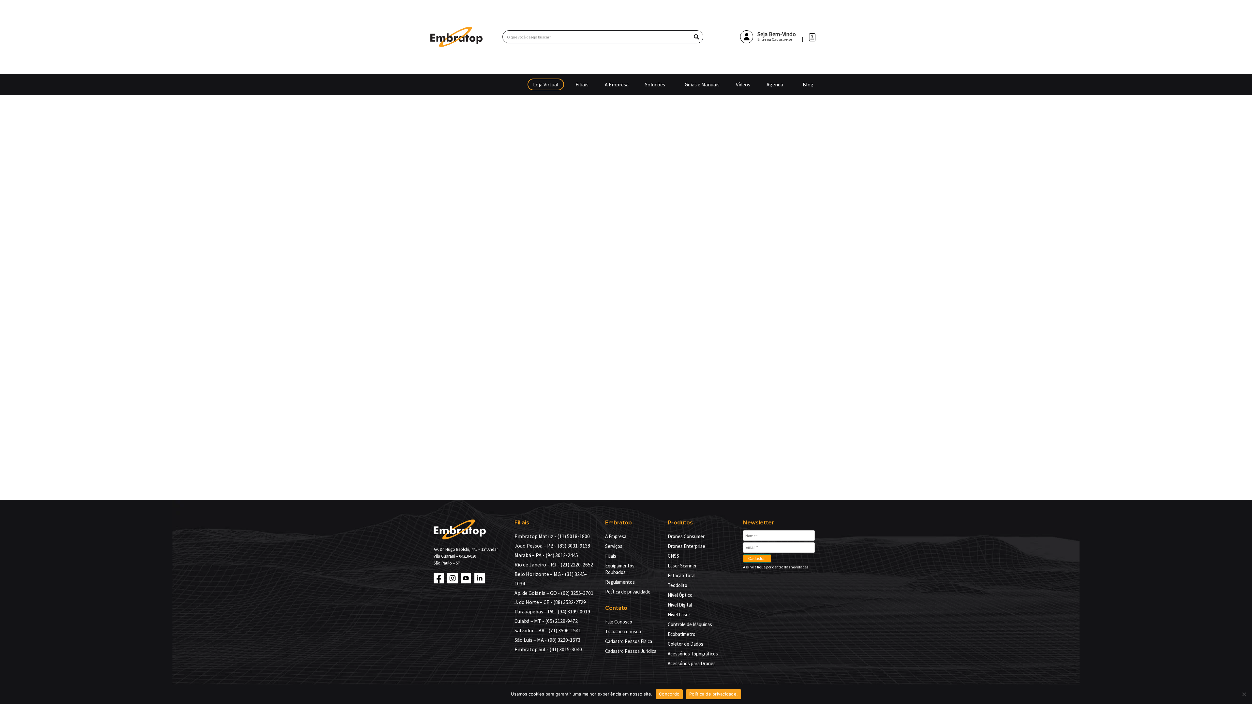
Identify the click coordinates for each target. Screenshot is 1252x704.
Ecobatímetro (681, 634)
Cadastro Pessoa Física (628, 641)
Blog (808, 84)
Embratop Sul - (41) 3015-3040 (548, 649)
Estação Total (681, 575)
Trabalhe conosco (623, 631)
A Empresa (617, 84)
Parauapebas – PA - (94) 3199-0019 (552, 611)
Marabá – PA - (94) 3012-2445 (546, 555)
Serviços (613, 546)
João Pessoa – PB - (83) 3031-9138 (552, 545)
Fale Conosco (618, 622)
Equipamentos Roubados (619, 569)
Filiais (582, 84)
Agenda (775, 84)
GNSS (673, 556)
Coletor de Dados (685, 644)
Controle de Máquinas (690, 624)
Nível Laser (679, 614)
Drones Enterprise (686, 546)
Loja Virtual (546, 84)
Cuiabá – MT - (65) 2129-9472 (546, 621)
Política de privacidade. (713, 694)
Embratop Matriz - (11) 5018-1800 (552, 536)
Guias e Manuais (702, 84)
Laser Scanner (682, 566)
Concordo (669, 694)
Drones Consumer (686, 536)
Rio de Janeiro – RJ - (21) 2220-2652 (553, 564)
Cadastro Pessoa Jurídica (630, 651)
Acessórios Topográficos (693, 654)
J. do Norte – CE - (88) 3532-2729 (550, 602)
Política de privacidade (627, 592)
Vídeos (743, 84)
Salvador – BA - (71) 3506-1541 (547, 630)
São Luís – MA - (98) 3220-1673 (547, 640)
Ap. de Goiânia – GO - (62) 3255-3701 (553, 593)
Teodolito (677, 585)
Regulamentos (620, 582)
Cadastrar (757, 558)
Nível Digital (680, 605)
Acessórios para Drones (692, 663)
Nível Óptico (680, 595)
